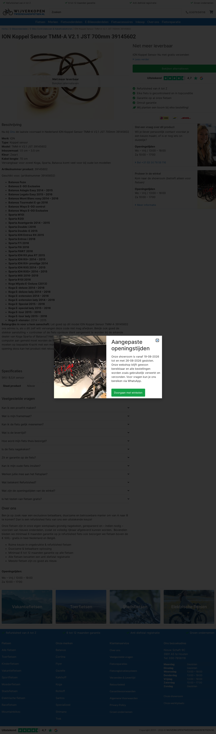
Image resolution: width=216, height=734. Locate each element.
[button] (157, 340)
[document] (108, 367)
